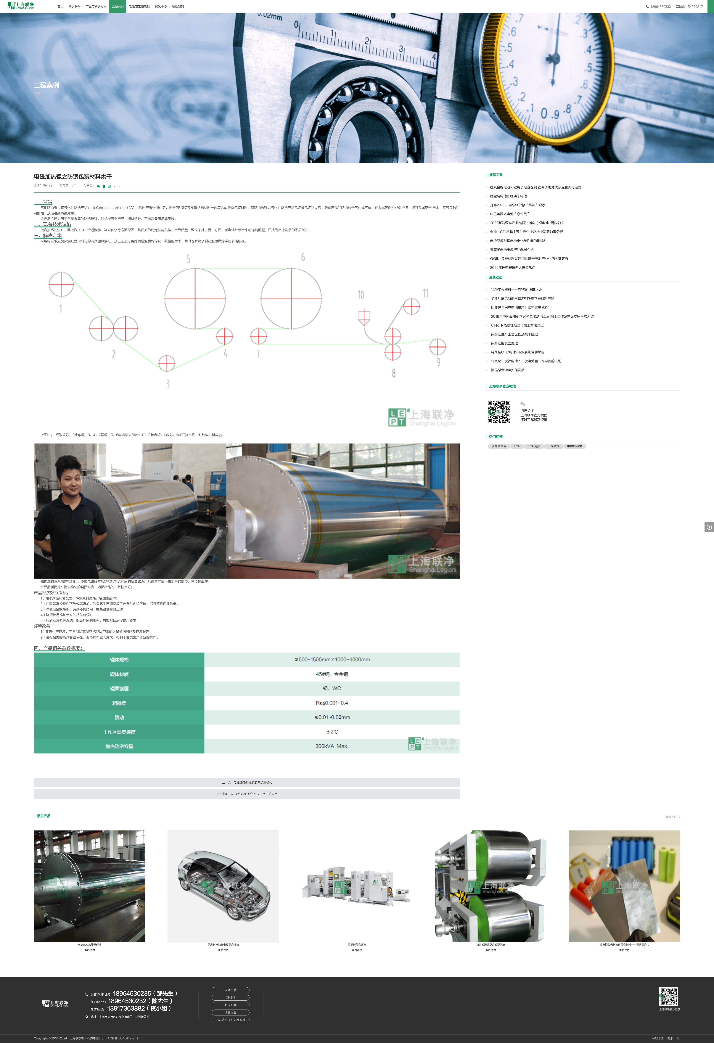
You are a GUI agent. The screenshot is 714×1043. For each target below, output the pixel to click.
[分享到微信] (98, 186)
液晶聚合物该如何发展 (507, 370)
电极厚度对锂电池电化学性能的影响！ (518, 241)
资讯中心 (161, 6)
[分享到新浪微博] (109, 186)
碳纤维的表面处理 (504, 343)
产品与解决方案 (96, 6)
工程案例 (118, 6)
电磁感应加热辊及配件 (230, 1020)
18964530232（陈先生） (141, 1001)
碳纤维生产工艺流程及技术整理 (514, 334)
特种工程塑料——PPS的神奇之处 (516, 290)
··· (117, 186)
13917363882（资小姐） (140, 1008)
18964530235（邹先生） (146, 993)
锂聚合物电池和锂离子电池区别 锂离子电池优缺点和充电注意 (535, 187)
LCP (517, 446)
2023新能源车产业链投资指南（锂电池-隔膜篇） (527, 223)
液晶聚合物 (499, 446)
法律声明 (673, 1038)
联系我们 (178, 6)
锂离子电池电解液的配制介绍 (512, 250)
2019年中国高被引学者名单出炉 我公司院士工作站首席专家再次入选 (542, 317)
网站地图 (658, 1038)
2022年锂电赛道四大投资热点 (512, 268)
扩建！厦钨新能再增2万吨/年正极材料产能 (522, 299)
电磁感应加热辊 (139, 6)
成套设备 (231, 1012)
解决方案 (231, 1005)
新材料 (230, 997)
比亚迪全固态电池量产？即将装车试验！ (520, 308)
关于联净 (75, 6)
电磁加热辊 (574, 446)
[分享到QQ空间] (104, 186)
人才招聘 (231, 990)
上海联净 (554, 446)
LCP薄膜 (534, 446)
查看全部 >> (673, 817)
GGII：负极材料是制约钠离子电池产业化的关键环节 (529, 259)
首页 (60, 6)
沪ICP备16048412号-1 (122, 1038)
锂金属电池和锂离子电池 (508, 196)
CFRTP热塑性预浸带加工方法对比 (517, 325)
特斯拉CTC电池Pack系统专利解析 (517, 352)
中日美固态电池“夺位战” (510, 214)
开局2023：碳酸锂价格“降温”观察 (517, 205)
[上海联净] (21, 5)
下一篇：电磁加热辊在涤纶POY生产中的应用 (247, 794)
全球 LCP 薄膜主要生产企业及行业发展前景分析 (526, 232)
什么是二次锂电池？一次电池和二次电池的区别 (525, 361)
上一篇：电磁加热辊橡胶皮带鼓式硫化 (247, 782)
